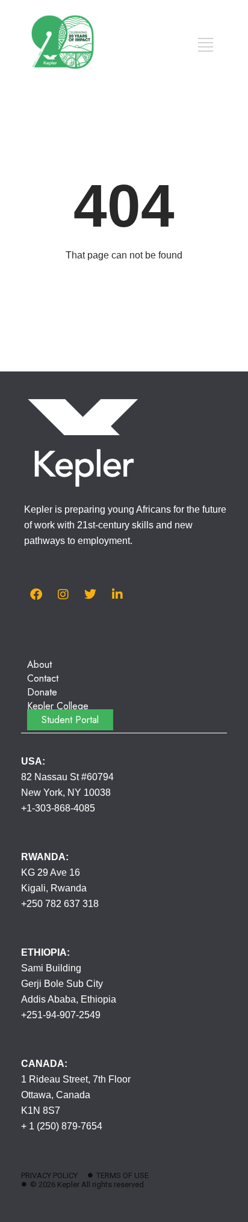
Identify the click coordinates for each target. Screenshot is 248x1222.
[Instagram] (63, 594)
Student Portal (70, 720)
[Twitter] (90, 594)
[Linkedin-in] (117, 594)
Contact (42, 678)
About (39, 664)
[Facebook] (36, 594)
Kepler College (57, 706)
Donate (42, 692)
